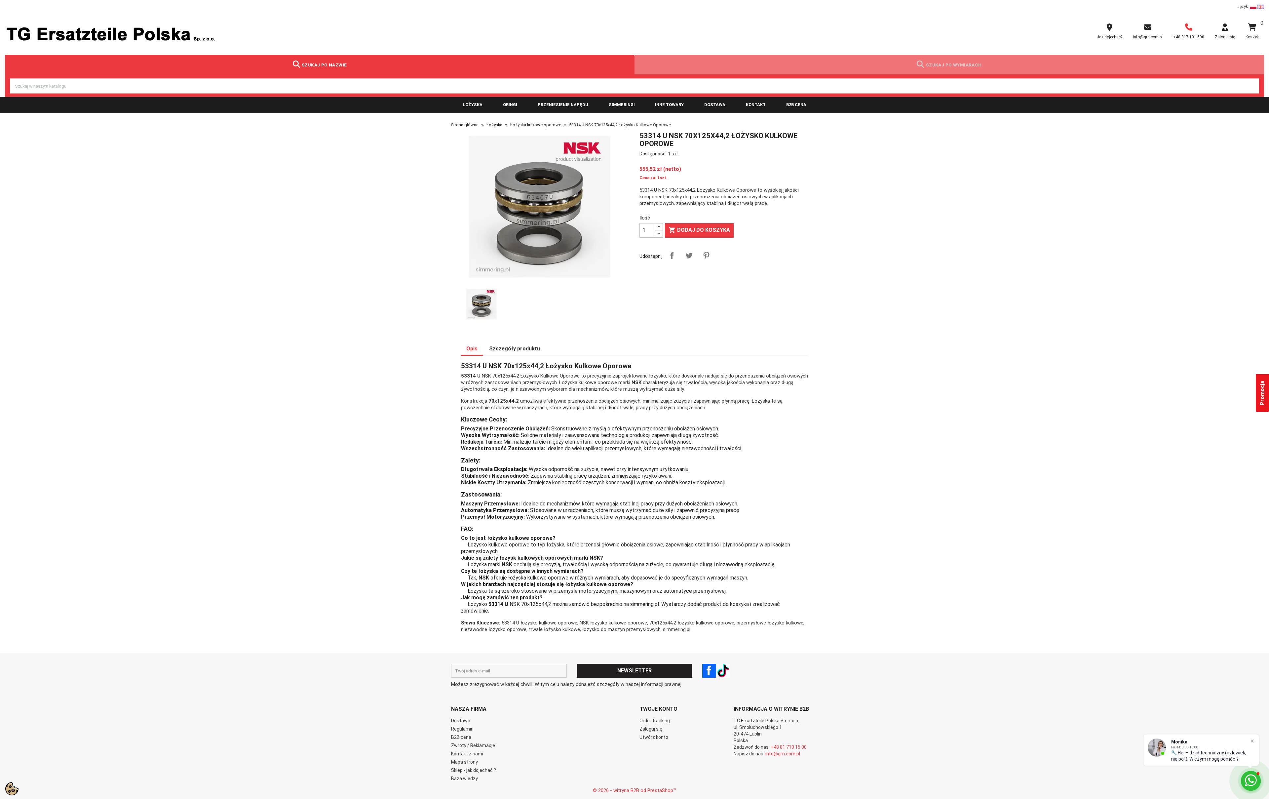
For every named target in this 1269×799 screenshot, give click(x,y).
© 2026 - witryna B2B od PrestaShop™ (634, 790)
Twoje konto (658, 709)
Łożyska (472, 104)
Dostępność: (653, 153)
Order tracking (654, 720)
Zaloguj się (650, 729)
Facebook (709, 671)
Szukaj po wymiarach (954, 64)
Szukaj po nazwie (324, 64)
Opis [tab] (472, 348)
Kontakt (756, 104)
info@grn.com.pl (782, 753)
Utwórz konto (653, 737)
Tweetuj (689, 255)
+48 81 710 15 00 (789, 747)
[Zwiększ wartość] (659, 227)
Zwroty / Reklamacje (473, 745)
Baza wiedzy (464, 778)
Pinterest (706, 255)
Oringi (510, 104)
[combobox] (634, 86)
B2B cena (796, 104)
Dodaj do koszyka (699, 230)
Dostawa (714, 104)
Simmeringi (622, 104)
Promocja (1262, 393)
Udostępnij (671, 255)
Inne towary (669, 104)
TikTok (723, 671)
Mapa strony (464, 762)
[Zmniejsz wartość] (659, 234)
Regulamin (462, 729)
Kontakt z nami (467, 753)
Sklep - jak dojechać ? (473, 770)
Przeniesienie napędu (563, 104)
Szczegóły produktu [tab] (514, 348)
